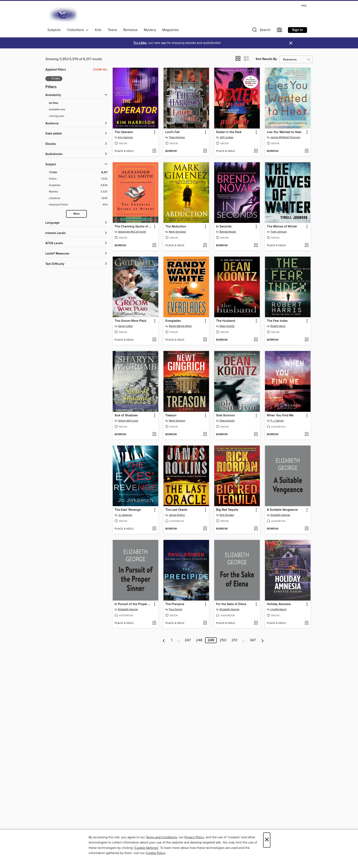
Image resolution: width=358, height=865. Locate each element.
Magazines (170, 30)
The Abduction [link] (175, 226)
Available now (57, 109)
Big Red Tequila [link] (227, 510)
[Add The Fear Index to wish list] (306, 340)
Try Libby (140, 43)
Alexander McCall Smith (132, 231)
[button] (260, 31)
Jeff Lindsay (226, 137)
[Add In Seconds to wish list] (255, 245)
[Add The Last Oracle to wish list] (205, 529)
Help (303, 5)
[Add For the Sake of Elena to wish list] (255, 623)
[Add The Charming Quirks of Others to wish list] (154, 245)
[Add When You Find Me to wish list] (306, 434)
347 (253, 640)
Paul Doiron (175, 609)
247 (188, 640)
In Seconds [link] (224, 226)
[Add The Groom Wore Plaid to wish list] (154, 340)
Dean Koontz (227, 326)
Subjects (54, 30)
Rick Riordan (227, 515)
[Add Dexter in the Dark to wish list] (255, 151)
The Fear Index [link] (277, 321)
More (76, 214)
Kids (98, 30)
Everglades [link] (173, 321)
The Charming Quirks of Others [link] (133, 226)
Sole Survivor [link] (225, 415)
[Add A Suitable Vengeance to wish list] (306, 529)
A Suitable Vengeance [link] (282, 510)
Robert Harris (277, 326)
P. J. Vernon (277, 420)
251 (234, 640)
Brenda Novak (228, 231)
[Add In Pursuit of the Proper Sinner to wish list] (154, 623)
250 (223, 640)
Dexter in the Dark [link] (229, 132)
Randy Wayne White (180, 326)
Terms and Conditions (161, 837)
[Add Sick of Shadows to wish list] (154, 434)
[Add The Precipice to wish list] (205, 623)
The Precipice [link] (174, 604)
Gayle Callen (125, 326)
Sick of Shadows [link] (126, 415)
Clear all (100, 69)
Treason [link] (171, 415)
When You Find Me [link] (280, 415)
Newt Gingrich (177, 420)
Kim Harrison (125, 137)
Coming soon (56, 116)
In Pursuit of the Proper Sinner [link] (133, 604)
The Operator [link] (124, 132)
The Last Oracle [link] (176, 510)
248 (199, 640)
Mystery (150, 30)
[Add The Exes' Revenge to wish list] (154, 529)
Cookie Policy (155, 853)
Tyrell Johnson (278, 231)
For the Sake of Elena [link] (231, 604)
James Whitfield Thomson (285, 137)
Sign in (297, 30)
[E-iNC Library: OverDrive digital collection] (63, 14)
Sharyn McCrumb (128, 420)
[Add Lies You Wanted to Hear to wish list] (306, 151)
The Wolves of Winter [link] (282, 226)
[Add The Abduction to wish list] (205, 245)
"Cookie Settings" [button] (146, 848)
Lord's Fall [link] (172, 132)
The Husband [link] (225, 321)
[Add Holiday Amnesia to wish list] (306, 623)
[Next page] (263, 640)
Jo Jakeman (125, 515)
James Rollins (177, 515)
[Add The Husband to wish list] (255, 340)
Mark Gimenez (177, 231)
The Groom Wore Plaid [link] (130, 321)
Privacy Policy (194, 837)
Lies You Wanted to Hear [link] (284, 132)
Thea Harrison (177, 137)
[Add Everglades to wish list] (205, 340)
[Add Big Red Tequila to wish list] (255, 529)
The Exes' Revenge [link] (128, 510)
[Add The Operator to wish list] (154, 151)
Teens (112, 30)
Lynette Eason (278, 609)
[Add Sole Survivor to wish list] (255, 434)
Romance (130, 30)
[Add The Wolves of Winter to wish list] (306, 245)
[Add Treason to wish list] (205, 434)
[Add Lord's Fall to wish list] (205, 151)
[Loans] (279, 31)
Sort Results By (266, 59)
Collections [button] (76, 30)
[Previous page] (164, 640)
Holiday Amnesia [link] (279, 604)
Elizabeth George (280, 515)
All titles (53, 103)
